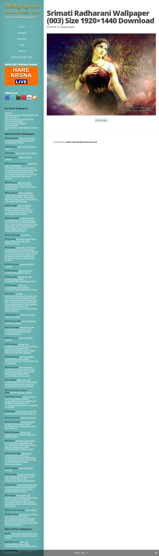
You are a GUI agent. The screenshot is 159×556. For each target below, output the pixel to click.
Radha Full (27, 298)
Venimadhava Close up (15, 142)
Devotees (25, 115)
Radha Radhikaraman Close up (16, 463)
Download (101, 120)
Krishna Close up (18, 424)
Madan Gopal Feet (13, 382)
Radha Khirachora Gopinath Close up (19, 490)
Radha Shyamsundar (25, 523)
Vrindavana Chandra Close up (18, 405)
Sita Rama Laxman (14, 258)
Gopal (23, 220)
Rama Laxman (17, 308)
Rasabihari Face (16, 300)
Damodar (18, 115)
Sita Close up (27, 300)
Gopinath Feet (26, 222)
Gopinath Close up (14, 222)
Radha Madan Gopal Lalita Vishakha (20, 386)
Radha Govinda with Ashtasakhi (23, 481)
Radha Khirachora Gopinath (17, 489)
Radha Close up (24, 138)
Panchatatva (16, 323)
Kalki (14, 119)
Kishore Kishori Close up (18, 214)
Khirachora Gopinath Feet (16, 487)
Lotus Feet (14, 121)
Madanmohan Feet (14, 497)
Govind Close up (21, 411)
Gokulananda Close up (19, 533)
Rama (11, 125)
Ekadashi (31, 115)
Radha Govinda (25, 187)
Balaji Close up (25, 441)
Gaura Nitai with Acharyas (16, 212)
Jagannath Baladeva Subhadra (19, 339)
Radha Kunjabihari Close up (24, 449)
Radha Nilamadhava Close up (25, 281)
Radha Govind (12, 413)
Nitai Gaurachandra (26, 224)
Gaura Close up (21, 153)
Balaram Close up (25, 514)
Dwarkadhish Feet (13, 329)
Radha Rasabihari (17, 304)
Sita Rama (26, 308)
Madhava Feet (12, 346)
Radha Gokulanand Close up (17, 172)
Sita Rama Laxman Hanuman (18, 177)
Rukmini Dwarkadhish (15, 331)
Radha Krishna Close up (17, 199)
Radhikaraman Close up (16, 457)
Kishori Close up (14, 210)
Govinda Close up (18, 184)
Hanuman (12, 168)
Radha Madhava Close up (21, 273)
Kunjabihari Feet (13, 445)
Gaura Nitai (25, 235)
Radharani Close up (19, 231)
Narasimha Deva (23, 346)
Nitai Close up (32, 153)
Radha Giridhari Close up (21, 376)
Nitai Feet (14, 224)
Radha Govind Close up (26, 413)
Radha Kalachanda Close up (17, 242)
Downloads (67, 27)
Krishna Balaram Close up (20, 502)
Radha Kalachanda (18, 241)
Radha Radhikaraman (15, 462)
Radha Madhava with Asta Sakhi (20, 351)
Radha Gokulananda (14, 536)
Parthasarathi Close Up (15, 250)
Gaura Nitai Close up (23, 254)
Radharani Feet (21, 201)
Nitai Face (10, 298)
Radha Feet (27, 397)
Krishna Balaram (14, 460)
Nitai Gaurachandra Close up (21, 225)
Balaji (17, 441)
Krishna (24, 119)
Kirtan (19, 119)
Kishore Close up (18, 208)
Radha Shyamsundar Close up (26, 289)
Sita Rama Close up (22, 174)
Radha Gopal (22, 147)
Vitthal (20, 127)
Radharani (27, 127)
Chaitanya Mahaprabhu (9, 114)
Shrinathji (14, 123)
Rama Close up (16, 170)
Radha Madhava (25, 434)
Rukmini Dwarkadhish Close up (18, 332)
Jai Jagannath (12, 118)
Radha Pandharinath (28, 418)
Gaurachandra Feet (14, 220)
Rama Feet (26, 170)
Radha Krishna (25, 426)
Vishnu (14, 127)
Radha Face (19, 298)
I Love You (12, 117)
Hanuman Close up (23, 168)
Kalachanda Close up (23, 239)
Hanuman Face (21, 296)
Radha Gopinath (11, 126)
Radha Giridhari (31, 510)
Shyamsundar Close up (15, 287)
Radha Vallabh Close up (19, 361)
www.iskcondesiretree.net (81, 141)
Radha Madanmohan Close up (19, 503)
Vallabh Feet (11, 363)
